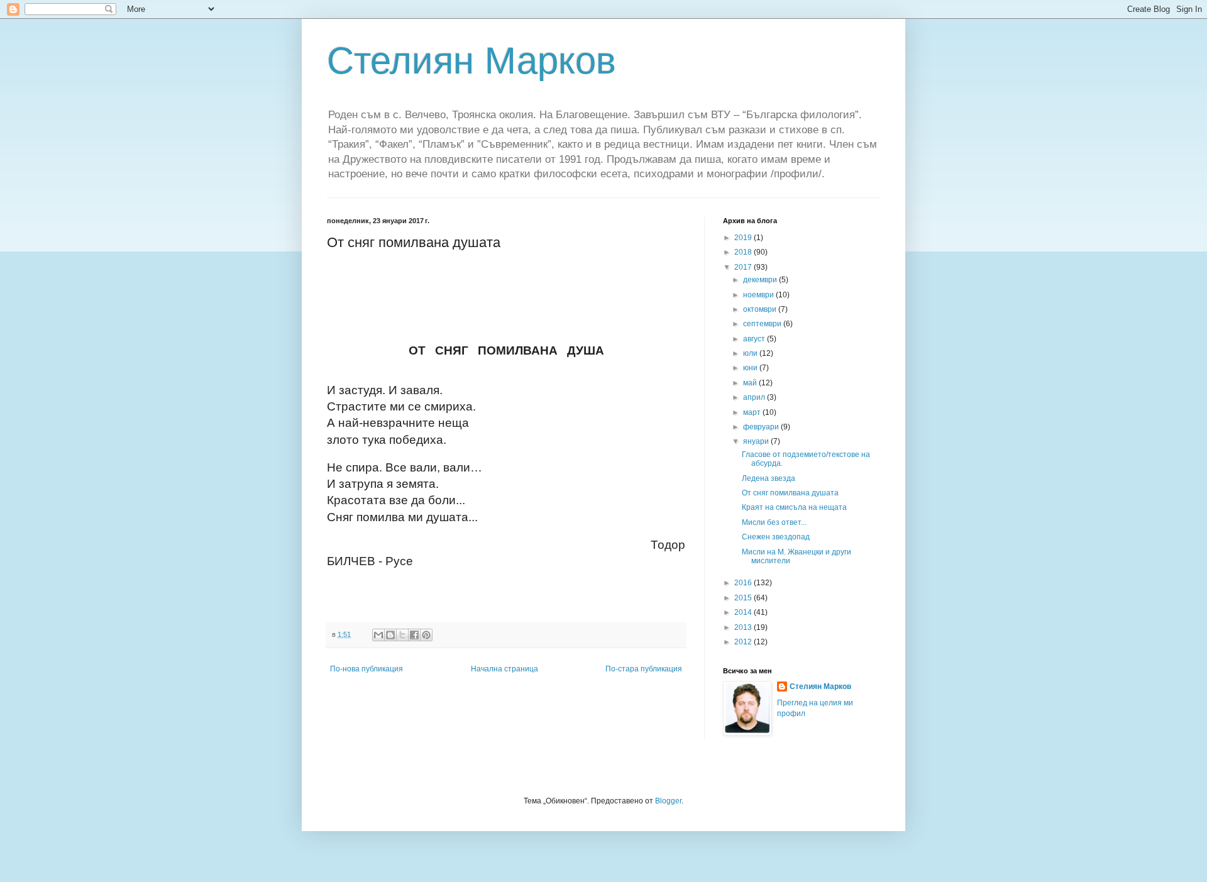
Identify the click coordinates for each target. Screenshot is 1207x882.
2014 (744, 612)
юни (751, 367)
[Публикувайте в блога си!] (390, 635)
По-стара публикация (643, 668)
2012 (744, 641)
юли (751, 353)
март (753, 412)
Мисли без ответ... (774, 522)
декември (761, 279)
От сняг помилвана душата (790, 492)
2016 (744, 582)
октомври (760, 309)
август (755, 338)
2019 (744, 237)
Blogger (668, 801)
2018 (744, 252)
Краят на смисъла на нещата (794, 507)
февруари (762, 426)
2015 (744, 597)
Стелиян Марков (471, 61)
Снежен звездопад (776, 536)
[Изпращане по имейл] (378, 635)
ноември (759, 294)
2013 (744, 627)
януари (757, 441)
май (751, 382)
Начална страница (504, 668)
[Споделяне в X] (402, 635)
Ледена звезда (768, 478)
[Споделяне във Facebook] (414, 635)
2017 (744, 267)
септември (763, 323)
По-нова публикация (366, 668)
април (755, 397)
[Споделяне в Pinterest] (426, 635)
